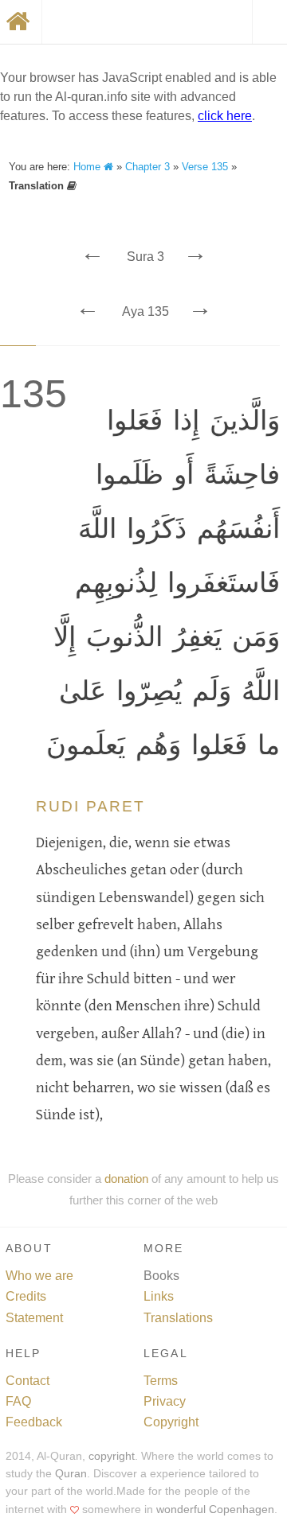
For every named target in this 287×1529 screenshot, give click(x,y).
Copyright (171, 1422)
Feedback (34, 1422)
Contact (27, 1380)
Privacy (165, 1401)
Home (88, 167)
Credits (26, 1296)
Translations (178, 1318)
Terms (161, 1380)
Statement (34, 1318)
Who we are (39, 1275)
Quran (71, 1474)
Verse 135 (205, 167)
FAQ (18, 1401)
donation (126, 1178)
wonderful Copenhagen (215, 1509)
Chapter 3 (147, 167)
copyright (111, 1456)
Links (159, 1296)
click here (225, 116)
